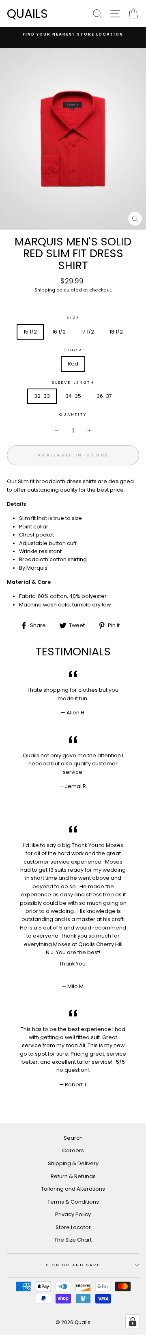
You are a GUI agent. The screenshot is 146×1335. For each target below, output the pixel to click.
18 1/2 (116, 331)
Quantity (73, 414)
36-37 (104, 396)
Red (73, 363)
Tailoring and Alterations (73, 1188)
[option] (73, 34)
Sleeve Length (73, 382)
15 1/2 (30, 331)
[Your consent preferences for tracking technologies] (133, 1322)
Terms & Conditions (73, 1201)
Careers (73, 1150)
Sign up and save (73, 1264)
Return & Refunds (73, 1176)
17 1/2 (87, 331)
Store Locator (73, 1227)
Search (73, 1137)
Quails (27, 13)
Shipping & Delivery (73, 1163)
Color (73, 350)
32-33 (42, 396)
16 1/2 (59, 331)
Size (73, 317)
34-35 (73, 396)
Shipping (44, 290)
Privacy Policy (73, 1214)
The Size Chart (73, 1239)
